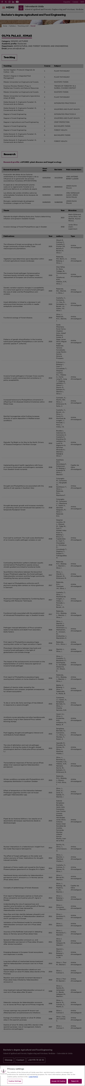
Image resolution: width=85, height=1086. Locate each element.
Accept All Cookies (58, 1081)
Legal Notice (33, 1077)
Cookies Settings (15, 1081)
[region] (42, 1075)
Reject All (74, 1081)
